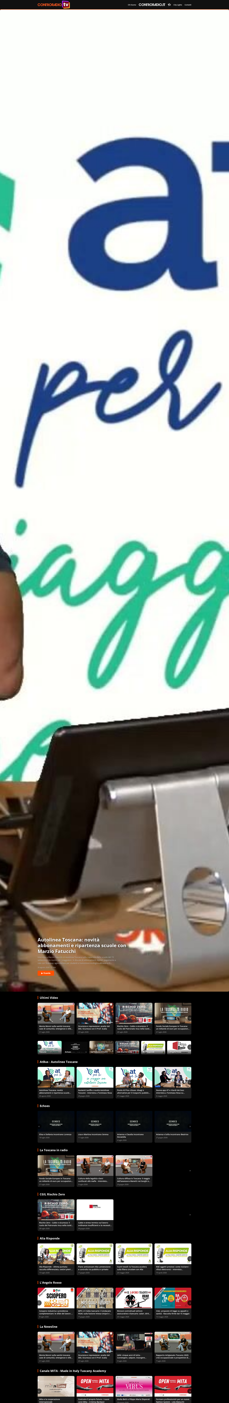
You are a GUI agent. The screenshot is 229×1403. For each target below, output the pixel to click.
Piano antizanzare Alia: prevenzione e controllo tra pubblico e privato (94, 1268)
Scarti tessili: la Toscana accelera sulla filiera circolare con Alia (132, 1268)
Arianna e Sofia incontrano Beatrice (172, 1134)
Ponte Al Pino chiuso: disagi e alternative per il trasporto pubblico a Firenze (133, 1093)
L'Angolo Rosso (51, 1282)
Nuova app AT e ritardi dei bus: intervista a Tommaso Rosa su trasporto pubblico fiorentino (170, 1093)
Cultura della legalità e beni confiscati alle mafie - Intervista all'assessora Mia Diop (92, 1181)
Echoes (45, 1106)
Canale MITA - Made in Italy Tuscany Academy (73, 1371)
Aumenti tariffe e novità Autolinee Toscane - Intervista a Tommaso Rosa (95, 1091)
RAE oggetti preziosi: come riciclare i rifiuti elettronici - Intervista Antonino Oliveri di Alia (172, 1269)
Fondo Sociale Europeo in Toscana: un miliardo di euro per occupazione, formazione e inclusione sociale (173, 1029)
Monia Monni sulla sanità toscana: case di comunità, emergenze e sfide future (55, 1029)
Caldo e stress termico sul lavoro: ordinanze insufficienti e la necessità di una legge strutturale (94, 1225)
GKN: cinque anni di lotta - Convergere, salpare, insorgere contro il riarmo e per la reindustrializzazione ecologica (131, 1359)
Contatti (188, 5)
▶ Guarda (45, 973)
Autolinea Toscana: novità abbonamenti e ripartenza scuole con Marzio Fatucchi (54, 1093)
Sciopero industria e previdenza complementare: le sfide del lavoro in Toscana (56, 1313)
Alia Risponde (50, 1238)
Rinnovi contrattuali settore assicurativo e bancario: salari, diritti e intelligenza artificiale (133, 1313)
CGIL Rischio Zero (52, 1194)
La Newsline (48, 1327)
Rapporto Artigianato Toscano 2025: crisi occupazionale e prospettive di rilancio (172, 1358)
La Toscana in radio (54, 1150)
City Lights (177, 5)
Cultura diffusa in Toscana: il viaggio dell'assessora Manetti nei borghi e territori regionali (133, 1181)
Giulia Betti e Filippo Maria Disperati (133, 1399)
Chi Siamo (132, 5)
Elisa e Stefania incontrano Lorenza (55, 1134)
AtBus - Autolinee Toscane (59, 1062)
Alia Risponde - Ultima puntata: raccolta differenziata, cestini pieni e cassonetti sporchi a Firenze (55, 1269)
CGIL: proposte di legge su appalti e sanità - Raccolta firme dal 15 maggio (173, 1312)
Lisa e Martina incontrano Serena (93, 1134)
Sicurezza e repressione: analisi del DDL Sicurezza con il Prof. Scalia (94, 1027)
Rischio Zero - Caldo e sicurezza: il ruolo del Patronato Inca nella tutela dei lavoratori (133, 1029)
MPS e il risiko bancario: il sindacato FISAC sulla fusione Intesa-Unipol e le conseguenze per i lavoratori (95, 1313)
